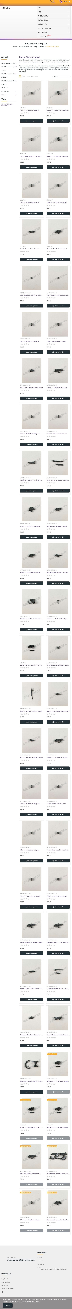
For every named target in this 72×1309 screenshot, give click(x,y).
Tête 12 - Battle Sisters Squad (57, 434)
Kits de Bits (5, 88)
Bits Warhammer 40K (8, 63)
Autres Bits (5, 91)
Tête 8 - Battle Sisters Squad (29, 434)
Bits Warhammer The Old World (8, 75)
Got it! (8, 1305)
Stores (39, 1267)
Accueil (4, 57)
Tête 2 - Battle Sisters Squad (29, 202)
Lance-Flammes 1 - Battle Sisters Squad (58, 942)
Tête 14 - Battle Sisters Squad (30, 1220)
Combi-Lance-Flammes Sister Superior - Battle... (31, 480)
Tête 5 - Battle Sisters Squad (29, 850)
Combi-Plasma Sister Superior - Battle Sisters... (31, 249)
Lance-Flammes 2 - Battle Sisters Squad (31, 942)
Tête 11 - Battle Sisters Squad (30, 896)
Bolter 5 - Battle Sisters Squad (30, 526)
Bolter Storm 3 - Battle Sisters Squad (31, 1127)
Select (61, 76)
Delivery (39, 1258)
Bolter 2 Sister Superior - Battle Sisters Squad (58, 572)
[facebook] (2, 1292)
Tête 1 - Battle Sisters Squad (56, 341)
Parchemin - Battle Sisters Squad (31, 711)
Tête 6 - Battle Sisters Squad (56, 804)
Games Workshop (25, 292)
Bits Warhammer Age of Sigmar (9, 68)
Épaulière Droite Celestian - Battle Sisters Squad (58, 665)
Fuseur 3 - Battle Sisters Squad (57, 387)
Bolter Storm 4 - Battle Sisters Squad (58, 1081)
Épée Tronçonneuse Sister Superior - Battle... (58, 480)
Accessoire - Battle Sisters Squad (57, 619)
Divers (3, 95)
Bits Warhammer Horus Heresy (9, 82)
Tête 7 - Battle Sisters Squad (29, 804)
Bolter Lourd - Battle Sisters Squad (58, 1174)
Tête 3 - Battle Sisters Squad (29, 110)
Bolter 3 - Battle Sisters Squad (30, 572)
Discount (23, 107)
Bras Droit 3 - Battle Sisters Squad (31, 387)
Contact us (40, 1264)
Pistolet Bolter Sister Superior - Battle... (31, 1035)
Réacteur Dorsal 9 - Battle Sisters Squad (31, 1081)
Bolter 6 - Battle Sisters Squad (57, 249)
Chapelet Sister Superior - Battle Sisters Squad (58, 989)
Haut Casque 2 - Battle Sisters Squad (31, 295)
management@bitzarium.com (21, 1260)
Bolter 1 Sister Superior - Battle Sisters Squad (58, 1220)
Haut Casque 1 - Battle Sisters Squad (58, 295)
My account (5, 1285)
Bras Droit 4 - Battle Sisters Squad (31, 757)
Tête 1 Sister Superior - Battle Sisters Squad (31, 156)
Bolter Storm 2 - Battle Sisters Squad (58, 1127)
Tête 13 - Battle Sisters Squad (57, 202)
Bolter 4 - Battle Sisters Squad (57, 526)
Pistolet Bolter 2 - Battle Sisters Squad (58, 1035)
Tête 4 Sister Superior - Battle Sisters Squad (58, 850)
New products (5, 1282)
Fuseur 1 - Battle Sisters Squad (30, 1174)
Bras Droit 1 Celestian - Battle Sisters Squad (58, 110)
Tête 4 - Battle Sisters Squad (29, 341)
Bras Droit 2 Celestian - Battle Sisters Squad (58, 156)
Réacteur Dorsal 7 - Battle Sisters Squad (31, 619)
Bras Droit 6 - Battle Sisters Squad (58, 711)
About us (40, 1261)
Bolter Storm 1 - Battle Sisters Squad (31, 665)
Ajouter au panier (32, 121)
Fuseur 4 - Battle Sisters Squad (57, 757)
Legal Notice (5, 1279)
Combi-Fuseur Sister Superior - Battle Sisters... (31, 989)
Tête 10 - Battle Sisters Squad (57, 896)
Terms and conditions (8, 1288)
